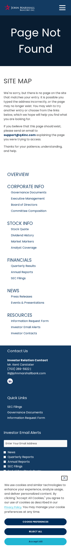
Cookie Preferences (35, 521)
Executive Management (28, 198)
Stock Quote (20, 229)
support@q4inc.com (20, 135)
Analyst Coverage (24, 248)
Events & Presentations (27, 303)
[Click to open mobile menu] (62, 7)
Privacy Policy (12, 507)
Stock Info (20, 223)
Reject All (35, 531)
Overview (18, 174)
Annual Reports (22, 272)
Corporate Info (25, 187)
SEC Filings (18, 278)
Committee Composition (28, 211)
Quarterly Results (23, 266)
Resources (19, 315)
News (13, 291)
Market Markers (22, 241)
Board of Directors (24, 205)
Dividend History (22, 235)
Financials (19, 260)
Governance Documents (28, 192)
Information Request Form (30, 321)
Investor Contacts (24, 333)
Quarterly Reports (21, 457)
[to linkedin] (10, 383)
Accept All (35, 541)
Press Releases (21, 296)
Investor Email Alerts (25, 327)
